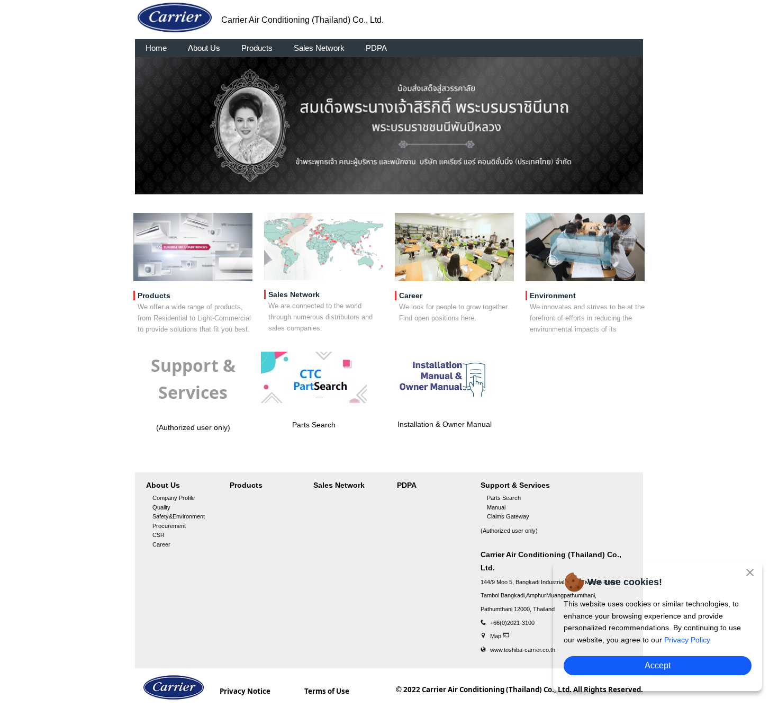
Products (257, 47)
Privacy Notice (245, 691)
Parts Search (504, 498)
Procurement (169, 526)
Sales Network (319, 47)
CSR (158, 535)
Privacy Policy (687, 640)
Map (496, 636)
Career (161, 544)
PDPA (376, 47)
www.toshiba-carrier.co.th (522, 650)
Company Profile (173, 498)
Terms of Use (326, 691)
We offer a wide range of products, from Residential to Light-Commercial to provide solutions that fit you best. (194, 318)
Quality (161, 507)
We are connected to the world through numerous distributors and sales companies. (320, 317)
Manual (496, 507)
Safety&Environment (178, 516)
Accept (658, 665)
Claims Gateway (508, 516)
